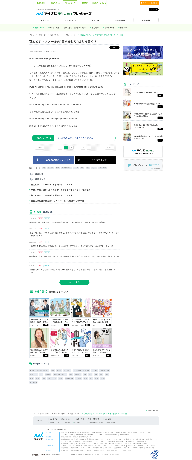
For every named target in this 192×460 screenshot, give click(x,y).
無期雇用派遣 (117, 448)
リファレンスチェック (125, 450)
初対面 (61, 378)
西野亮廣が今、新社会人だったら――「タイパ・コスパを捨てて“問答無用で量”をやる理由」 (67, 222)
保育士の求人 (108, 448)
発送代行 (89, 450)
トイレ (38, 378)
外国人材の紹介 (150, 448)
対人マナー (95, 28)
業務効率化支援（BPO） (77, 450)
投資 (31, 378)
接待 (70, 374)
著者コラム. (33, 374)
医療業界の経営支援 (138, 448)
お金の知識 (107, 419)
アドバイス (67, 370)
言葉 (87, 168)
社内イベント (52, 378)
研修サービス (64, 450)
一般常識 (78, 378)
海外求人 (118, 432)
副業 (85, 374)
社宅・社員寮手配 (112, 450)
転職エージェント (107, 445)
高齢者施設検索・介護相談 (140, 443)
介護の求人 (127, 448)
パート (150, 432)
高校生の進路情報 (66, 437)
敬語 (107, 374)
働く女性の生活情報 (138, 439)
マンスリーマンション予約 (99, 443)
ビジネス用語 (109, 28)
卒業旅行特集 (69, 378)
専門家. (59, 370)
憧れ (85, 378)
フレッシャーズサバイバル (81, 370)
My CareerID (140, 441)
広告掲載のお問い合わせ (96, 422)
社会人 (94, 168)
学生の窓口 (41, 3)
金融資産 (48, 374)
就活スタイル (55, 3)
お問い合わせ (111, 422)
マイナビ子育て (100, 441)
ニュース (94, 370)
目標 (91, 378)
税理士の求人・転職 (143, 445)
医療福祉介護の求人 (125, 434)
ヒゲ (101, 374)
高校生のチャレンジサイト (96, 439)
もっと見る (74, 282)
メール (76, 168)
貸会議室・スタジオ (99, 450)
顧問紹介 (153, 445)
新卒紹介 (97, 445)
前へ (40, 147)
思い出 (103, 378)
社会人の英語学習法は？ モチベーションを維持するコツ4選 (57, 201)
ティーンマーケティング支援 (113, 439)
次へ (109, 147)
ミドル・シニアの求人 (67, 434)
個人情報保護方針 (114, 454)
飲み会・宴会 (54, 28)
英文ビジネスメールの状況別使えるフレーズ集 (52, 195)
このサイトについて (55, 422)
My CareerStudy (130, 441)
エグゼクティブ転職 (120, 445)
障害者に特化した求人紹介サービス (85, 434)
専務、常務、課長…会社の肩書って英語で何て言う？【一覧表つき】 (61, 190)
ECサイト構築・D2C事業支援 (115, 441)
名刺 (96, 378)
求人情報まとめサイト (67, 439)
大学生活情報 (127, 439)
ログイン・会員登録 (150, 3)
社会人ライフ (34, 325)
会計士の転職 (131, 445)
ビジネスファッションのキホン (39, 370)
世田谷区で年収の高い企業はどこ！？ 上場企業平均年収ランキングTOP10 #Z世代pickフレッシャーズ (71, 246)
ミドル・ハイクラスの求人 (130, 432)
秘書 (96, 374)
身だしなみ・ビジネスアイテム (75, 28)
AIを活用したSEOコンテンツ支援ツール (119, 443)
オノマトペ (33, 382)
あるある (50, 168)
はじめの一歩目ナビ (99, 3)
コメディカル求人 (85, 448)
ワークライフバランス (60, 374)
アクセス (80, 454)
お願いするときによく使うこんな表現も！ (66, 138)
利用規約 (67, 422)
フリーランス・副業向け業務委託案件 (107, 434)
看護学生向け (85, 432)
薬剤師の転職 (64, 448)
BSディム (78, 374)
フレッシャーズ (70, 3)
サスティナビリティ (89, 454)
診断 (94, 325)
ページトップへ (153, 410)
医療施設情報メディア (67, 443)
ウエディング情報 (66, 441)
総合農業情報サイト (88, 441)
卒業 (90, 374)
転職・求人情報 (109, 432)
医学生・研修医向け (97, 432)
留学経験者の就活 (74, 432)
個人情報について (79, 422)
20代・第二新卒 (88, 445)
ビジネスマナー (56, 35)
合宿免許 (85, 3)
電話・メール (39, 28)
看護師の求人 (74, 448)
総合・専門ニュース (81, 439)
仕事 (44, 168)
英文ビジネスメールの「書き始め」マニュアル (52, 185)
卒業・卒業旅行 (93, 419)
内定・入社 (80, 419)
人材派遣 (63, 445)
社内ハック (123, 28)
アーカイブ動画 (104, 370)
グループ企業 (104, 454)
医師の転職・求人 (97, 448)
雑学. (57, 168)
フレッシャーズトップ (37, 35)
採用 (98, 454)
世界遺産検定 (76, 441)
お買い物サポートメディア (83, 443)
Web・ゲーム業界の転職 (75, 445)
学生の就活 (64, 432)
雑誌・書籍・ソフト (151, 439)
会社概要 (73, 454)
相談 (52, 370)
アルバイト (143, 432)
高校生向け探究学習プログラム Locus (83, 437)
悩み (43, 378)
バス (41, 374)
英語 (82, 168)
